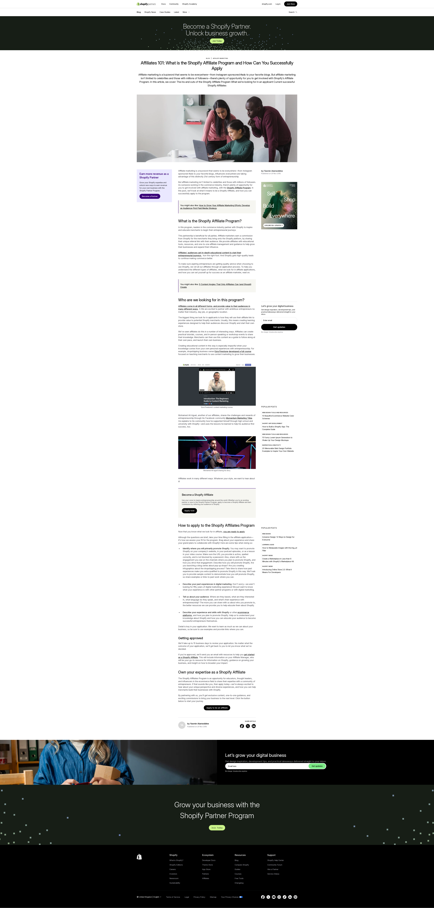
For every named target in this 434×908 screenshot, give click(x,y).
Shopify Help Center (275, 860)
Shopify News (150, 12)
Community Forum (274, 865)
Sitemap (213, 897)
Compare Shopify (242, 865)
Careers (172, 869)
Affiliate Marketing (220, 58)
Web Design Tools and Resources (275, 412)
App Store (206, 869)
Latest (176, 12)
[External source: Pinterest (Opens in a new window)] (295, 897)
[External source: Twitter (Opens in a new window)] (248, 726)
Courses (238, 874)
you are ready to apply (234, 531)
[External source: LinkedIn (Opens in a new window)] (254, 726)
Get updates (279, 327)
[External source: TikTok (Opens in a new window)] (284, 897)
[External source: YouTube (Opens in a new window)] (274, 897)
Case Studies (165, 12)
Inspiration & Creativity (271, 445)
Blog (139, 12)
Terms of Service (173, 897)
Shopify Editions (176, 865)
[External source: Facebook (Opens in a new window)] (242, 726)
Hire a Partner (272, 869)
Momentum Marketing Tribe (239, 418)
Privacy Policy (199, 897)
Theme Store (207, 865)
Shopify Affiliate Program (239, 188)
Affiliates (205, 878)
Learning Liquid (268, 544)
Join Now (291, 4)
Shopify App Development (272, 423)
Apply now (189, 510)
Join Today (217, 41)
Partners (205, 874)
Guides (237, 869)
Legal (187, 897)
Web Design (266, 534)
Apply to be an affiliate (217, 708)
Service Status (273, 874)
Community (174, 4)
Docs (163, 4)
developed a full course (240, 351)
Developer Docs (208, 860)
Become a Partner (150, 196)
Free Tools (239, 878)
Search (292, 12)
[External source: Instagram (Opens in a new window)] (279, 897)
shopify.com (267, 4)
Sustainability (174, 883)
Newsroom (173, 878)
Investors (173, 874)
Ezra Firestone (221, 351)
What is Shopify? (176, 860)
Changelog (239, 883)
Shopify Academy (189, 4)
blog (208, 58)
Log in (278, 4)
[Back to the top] (139, 857)
